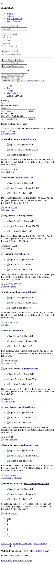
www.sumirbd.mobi (26, 292)
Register (5, 52)
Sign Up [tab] (10, 16)
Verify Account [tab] (13, 21)
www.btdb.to (17, 330)
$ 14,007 (13, 322)
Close (13, 34)
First (9, 518)
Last (9, 536)
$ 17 (11, 437)
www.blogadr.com (24, 215)
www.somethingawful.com (36, 483)
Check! (32, 119)
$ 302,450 (13, 207)
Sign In (5, 34)
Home (9, 86)
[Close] (2, 3)
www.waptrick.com (26, 139)
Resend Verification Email (12, 66)
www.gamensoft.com (28, 368)
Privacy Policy (40, 543)
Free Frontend (7, 560)
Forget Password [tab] (14, 18)
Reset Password (9, 60)
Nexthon (38, 551)
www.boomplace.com (29, 445)
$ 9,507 (12, 475)
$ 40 (11, 399)
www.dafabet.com (24, 177)
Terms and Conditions (22, 543)
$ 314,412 (13, 360)
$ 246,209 (13, 513)
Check (31, 111)
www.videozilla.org (26, 407)
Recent (10, 91)
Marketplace (12, 93)
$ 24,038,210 (15, 284)
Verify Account (8, 78)
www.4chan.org (21, 254)
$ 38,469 (13, 169)
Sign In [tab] (10, 13)
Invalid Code (7, 113)
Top (8, 88)
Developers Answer (23, 560)
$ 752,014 (13, 246)
